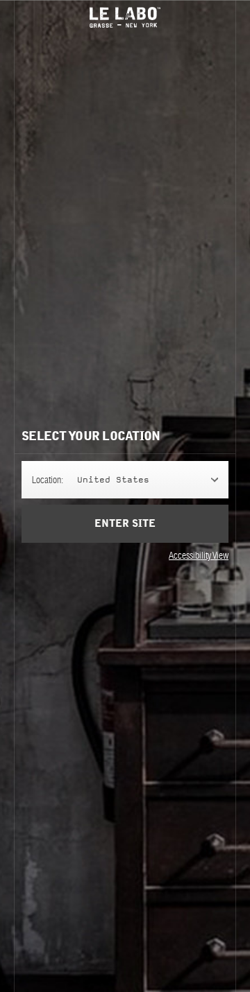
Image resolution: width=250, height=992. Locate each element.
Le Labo (125, 17)
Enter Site (125, 524)
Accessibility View (198, 555)
